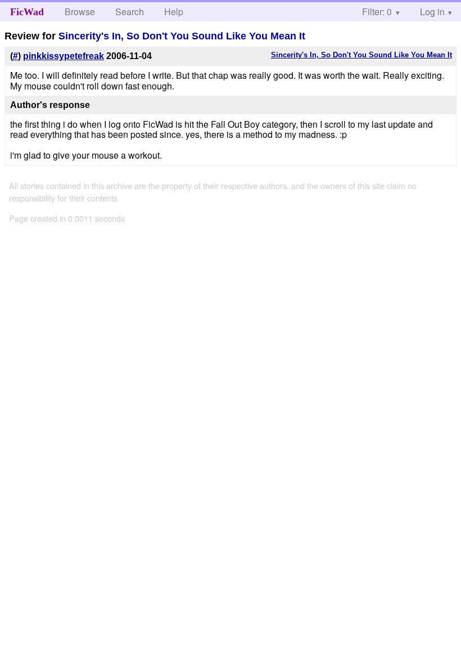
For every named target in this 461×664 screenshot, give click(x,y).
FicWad (27, 11)
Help (173, 11)
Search (129, 11)
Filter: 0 (377, 11)
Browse (80, 11)
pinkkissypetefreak (63, 56)
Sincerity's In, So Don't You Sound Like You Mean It (181, 36)
